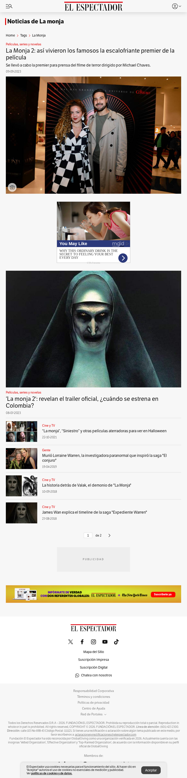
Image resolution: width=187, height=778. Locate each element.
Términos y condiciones (93, 697)
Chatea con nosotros (96, 675)
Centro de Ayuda (93, 708)
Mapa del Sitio (93, 652)
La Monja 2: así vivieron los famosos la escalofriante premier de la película (90, 54)
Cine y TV (48, 426)
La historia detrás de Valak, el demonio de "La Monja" (86, 485)
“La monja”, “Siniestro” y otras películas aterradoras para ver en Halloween (104, 431)
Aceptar (151, 770)
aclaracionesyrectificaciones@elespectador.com (105, 734)
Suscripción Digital (93, 667)
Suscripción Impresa (93, 660)
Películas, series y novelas (23, 44)
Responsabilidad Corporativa (93, 691)
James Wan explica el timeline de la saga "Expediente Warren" (94, 512)
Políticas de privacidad (93, 702)
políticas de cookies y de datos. (51, 773)
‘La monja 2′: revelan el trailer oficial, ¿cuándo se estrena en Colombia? (82, 402)
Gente (46, 450)
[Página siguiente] (109, 537)
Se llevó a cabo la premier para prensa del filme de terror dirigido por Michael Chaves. (78, 65)
